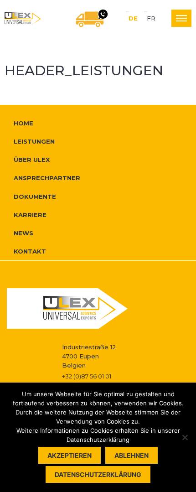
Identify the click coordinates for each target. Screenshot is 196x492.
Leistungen (34, 141)
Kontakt (30, 251)
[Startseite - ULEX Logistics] (23, 18)
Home (23, 123)
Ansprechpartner (47, 177)
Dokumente (35, 196)
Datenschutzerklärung (98, 474)
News (23, 233)
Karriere (30, 214)
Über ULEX (32, 159)
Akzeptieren (69, 455)
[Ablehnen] (184, 437)
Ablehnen (131, 455)
